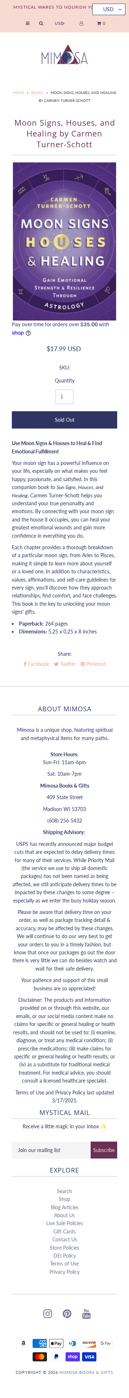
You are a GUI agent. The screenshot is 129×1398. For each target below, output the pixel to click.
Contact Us (64, 1239)
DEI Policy (64, 1256)
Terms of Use (64, 1263)
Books (37, 92)
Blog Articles (64, 1207)
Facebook (38, 664)
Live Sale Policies (64, 1223)
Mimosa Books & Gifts (86, 1372)
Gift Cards (64, 1231)
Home (18, 92)
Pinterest (95, 664)
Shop (64, 1199)
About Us (64, 1215)
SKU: (64, 367)
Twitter (67, 664)
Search (64, 1191)
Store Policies (64, 1248)
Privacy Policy (64, 1272)
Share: (65, 654)
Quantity (65, 380)
